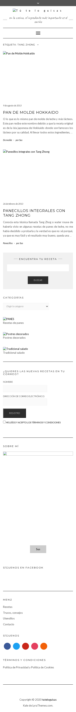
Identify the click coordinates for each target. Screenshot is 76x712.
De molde (7, 140)
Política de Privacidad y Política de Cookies (28, 667)
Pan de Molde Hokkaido (31, 112)
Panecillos (8, 243)
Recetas (7, 606)
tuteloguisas (49, 699)
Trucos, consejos (13, 612)
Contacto (8, 624)
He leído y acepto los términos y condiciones (33, 422)
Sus (38, 549)
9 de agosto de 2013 (12, 105)
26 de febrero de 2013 (13, 203)
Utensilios (9, 618)
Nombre (8, 381)
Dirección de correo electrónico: (24, 396)
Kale (25, 705)
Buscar (38, 280)
